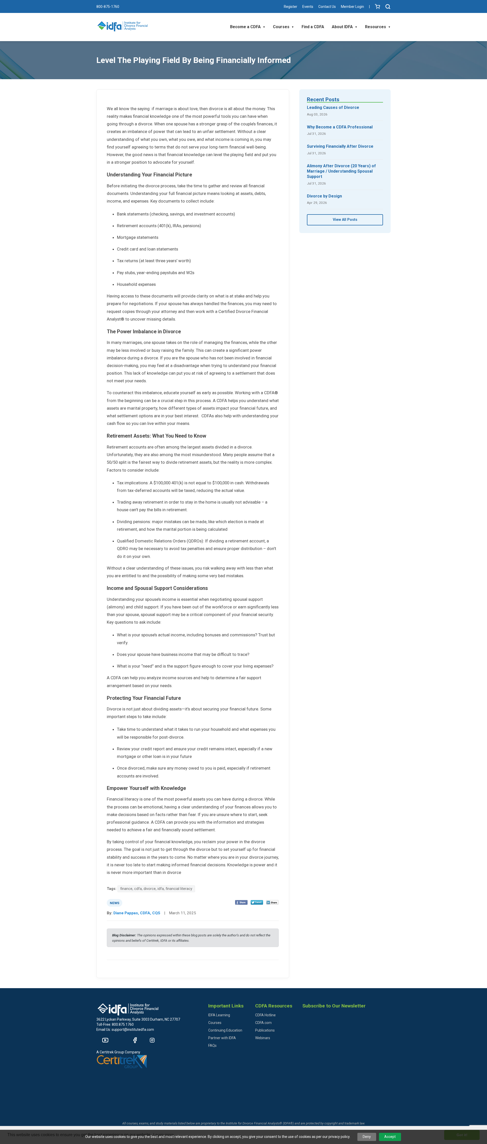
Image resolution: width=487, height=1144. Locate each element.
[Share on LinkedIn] (272, 903)
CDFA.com (263, 1023)
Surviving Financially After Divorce (340, 146)
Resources (378, 26)
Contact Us (327, 7)
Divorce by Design (324, 196)
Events (307, 7)
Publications (265, 1030)
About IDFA (344, 26)
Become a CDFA (247, 26)
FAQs (212, 1045)
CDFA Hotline (265, 1015)
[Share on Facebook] (241, 903)
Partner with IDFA (222, 1038)
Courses (283, 26)
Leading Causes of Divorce (333, 107)
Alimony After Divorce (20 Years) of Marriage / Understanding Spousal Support (341, 171)
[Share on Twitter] (256, 903)
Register (290, 7)
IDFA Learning (219, 1015)
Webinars (262, 1038)
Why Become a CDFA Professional (340, 127)
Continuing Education (225, 1030)
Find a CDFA (313, 26)
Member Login (352, 7)
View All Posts (345, 220)
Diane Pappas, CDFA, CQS (136, 913)
